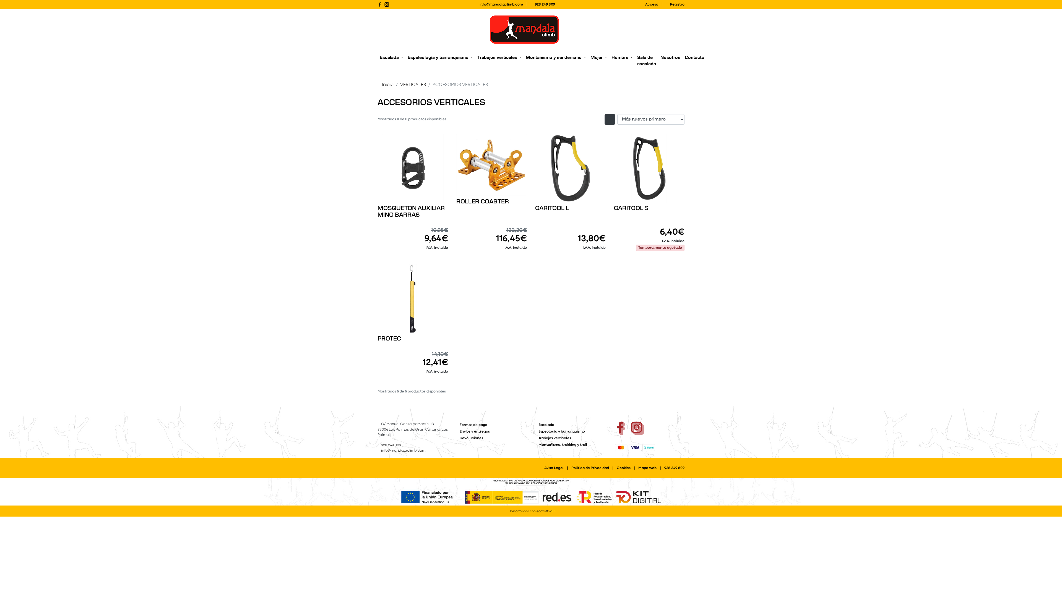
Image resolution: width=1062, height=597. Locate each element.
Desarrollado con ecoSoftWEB (532, 511)
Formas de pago (473, 425)
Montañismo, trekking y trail (562, 445)
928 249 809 (545, 4)
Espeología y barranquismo (561, 431)
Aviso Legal (554, 468)
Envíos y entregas (475, 431)
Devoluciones (471, 438)
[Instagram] (386, 4)
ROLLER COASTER (482, 202)
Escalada (546, 425)
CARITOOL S (631, 208)
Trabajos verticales (554, 438)
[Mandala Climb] (524, 29)
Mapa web (647, 468)
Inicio (388, 85)
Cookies (624, 468)
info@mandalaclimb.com (501, 4)
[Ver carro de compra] (682, 29)
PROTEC (389, 339)
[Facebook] (380, 4)
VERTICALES (413, 85)
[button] (391, 58)
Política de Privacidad (590, 468)
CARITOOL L (552, 208)
